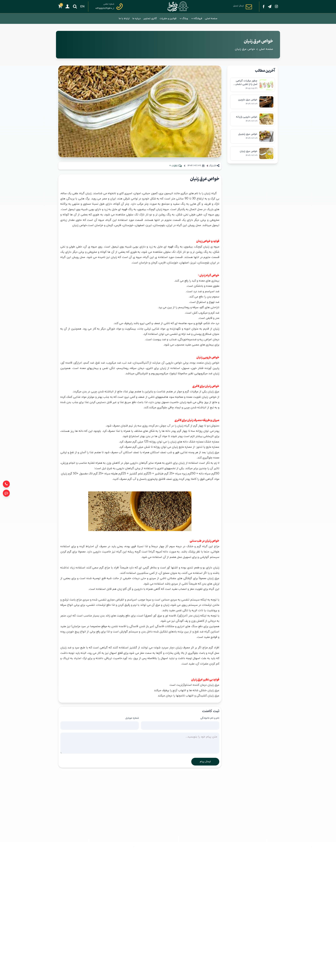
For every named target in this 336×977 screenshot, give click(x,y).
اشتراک (212, 165)
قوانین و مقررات (168, 18)
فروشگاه (198, 18)
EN (82, 6)
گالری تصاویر (150, 18)
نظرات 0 (173, 165)
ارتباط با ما (124, 18)
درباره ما (136, 18)
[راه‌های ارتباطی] (6, 493)
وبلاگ (185, 18)
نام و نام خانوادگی (209, 718)
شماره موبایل (132, 718)
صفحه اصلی (211, 18)
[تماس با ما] (6, 484)
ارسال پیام (205, 761)
